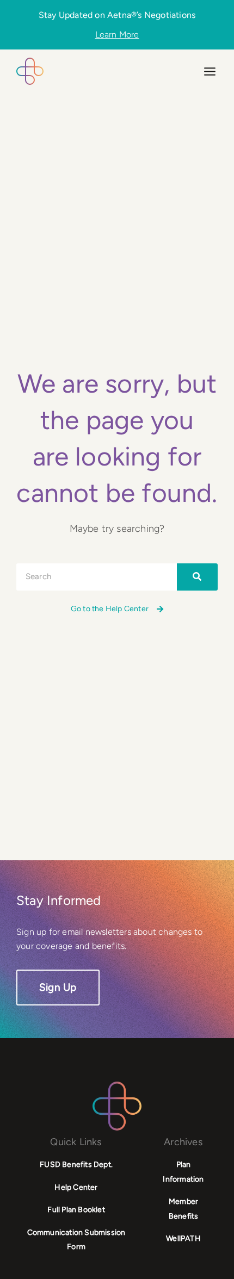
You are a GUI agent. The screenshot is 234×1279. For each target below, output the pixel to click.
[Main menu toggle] (209, 71)
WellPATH (183, 1238)
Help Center (75, 1187)
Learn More (117, 34)
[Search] (197, 577)
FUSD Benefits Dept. (76, 1164)
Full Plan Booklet (75, 1209)
